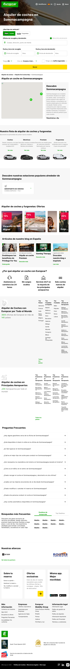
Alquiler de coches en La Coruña (45, 520)
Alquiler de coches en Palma (37, 527)
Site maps (43, 665)
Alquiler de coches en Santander (54, 524)
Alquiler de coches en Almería (45, 524)
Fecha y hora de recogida (12, 49)
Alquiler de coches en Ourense (54, 520)
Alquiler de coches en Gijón (62, 520)
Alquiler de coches (7, 74)
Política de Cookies (20, 665)
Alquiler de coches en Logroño (37, 520)
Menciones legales (32, 665)
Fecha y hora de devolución (45, 49)
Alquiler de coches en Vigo (62, 524)
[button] (31, 99)
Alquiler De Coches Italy (22, 74)
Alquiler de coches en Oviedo (45, 527)
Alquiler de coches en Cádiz (37, 524)
